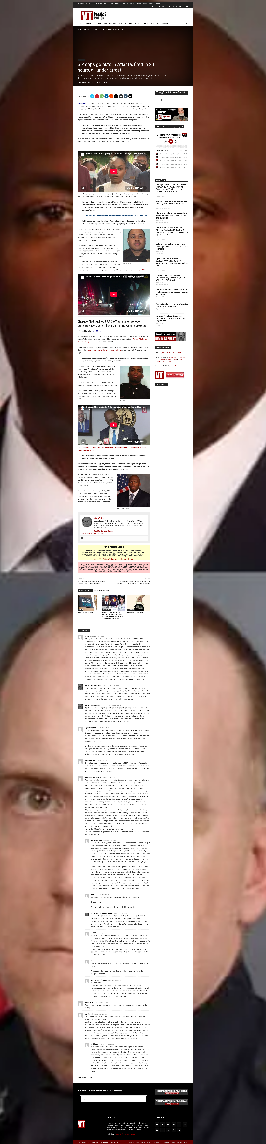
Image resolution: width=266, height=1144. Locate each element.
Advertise (151, 3)
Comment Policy (127, 559)
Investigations (110, 24)
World (145, 24)
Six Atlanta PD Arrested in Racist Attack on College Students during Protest (92, 582)
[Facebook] (156, 6)
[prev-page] (79, 622)
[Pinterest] (97, 96)
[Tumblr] (126, 96)
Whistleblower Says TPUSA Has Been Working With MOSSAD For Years (171, 202)
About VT (106, 3)
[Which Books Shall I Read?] (138, 603)
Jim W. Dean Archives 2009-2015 (93, 533)
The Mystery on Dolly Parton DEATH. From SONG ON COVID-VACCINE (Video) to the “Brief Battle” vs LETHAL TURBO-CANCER (171, 188)
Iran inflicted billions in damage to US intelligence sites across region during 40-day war (172, 292)
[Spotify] (173, 6)
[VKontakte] (180, 6)
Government (86, 29)
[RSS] (169, 6)
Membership (130, 3)
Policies (117, 3)
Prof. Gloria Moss (161, 359)
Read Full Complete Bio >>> (103, 531)
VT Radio (164, 24)
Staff (112, 3)
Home (79, 29)
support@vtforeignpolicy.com (125, 1134)
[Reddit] (162, 6)
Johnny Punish (175, 366)
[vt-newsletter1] (170, 378)
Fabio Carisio (173, 357)
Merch (145, 3)
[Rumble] (166, 6)
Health (89, 24)
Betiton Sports (114, 1142)
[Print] (121, 96)
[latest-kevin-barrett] (170, 341)
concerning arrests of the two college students (104, 350)
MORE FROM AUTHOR (101, 590)
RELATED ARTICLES (85, 590)
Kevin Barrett (176, 353)
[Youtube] (186, 6)
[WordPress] (183, 6)
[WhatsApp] (102, 96)
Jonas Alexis (166, 353)
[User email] (82, 538)
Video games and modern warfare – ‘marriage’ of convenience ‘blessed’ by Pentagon (172, 246)
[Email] (116, 96)
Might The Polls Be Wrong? (86, 612)
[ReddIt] (111, 96)
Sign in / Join (98, 3)
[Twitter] (176, 6)
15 (106, 82)
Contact (158, 3)
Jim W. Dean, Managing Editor (95, 686)
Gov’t (81, 24)
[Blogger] (152, 6)
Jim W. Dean (82, 82)
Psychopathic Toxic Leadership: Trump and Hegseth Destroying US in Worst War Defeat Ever (171, 277)
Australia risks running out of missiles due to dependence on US (172, 305)
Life (120, 24)
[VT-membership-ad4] (171, 120)
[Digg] (130, 96)
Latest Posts (160, 180)
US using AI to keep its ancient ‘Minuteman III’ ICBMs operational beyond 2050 (170, 318)
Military (128, 24)
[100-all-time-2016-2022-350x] (171, 1104)
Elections (80, 609)
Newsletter (138, 3)
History (98, 24)
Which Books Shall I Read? (135, 612)
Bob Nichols (167, 361)
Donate (123, 3)
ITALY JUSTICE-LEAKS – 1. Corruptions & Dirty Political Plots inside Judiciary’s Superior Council (133, 582)
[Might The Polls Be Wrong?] (89, 603)
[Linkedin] (106, 96)
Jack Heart (183, 357)
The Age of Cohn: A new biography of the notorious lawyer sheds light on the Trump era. (172, 215)
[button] (185, 24)
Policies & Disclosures (111, 559)
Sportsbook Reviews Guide (101, 1142)
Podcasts (154, 24)
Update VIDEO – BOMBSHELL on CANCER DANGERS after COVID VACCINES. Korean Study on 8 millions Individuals (172, 262)
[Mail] (159, 6)
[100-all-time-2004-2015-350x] (171, 1094)
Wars (137, 24)
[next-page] (82, 622)
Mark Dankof (172, 359)
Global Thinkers (161, 384)
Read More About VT (134, 1130)
